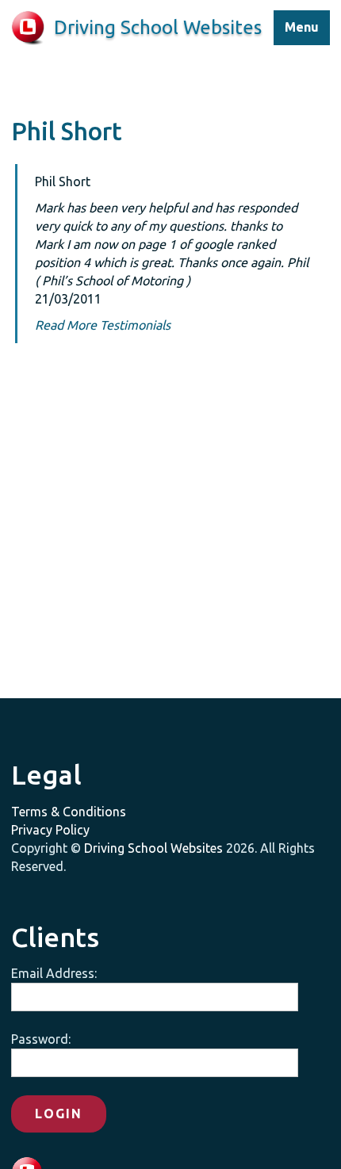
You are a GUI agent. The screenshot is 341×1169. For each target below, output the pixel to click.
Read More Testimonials (102, 325)
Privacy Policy (50, 830)
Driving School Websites (153, 848)
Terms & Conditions (68, 811)
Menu (302, 27)
